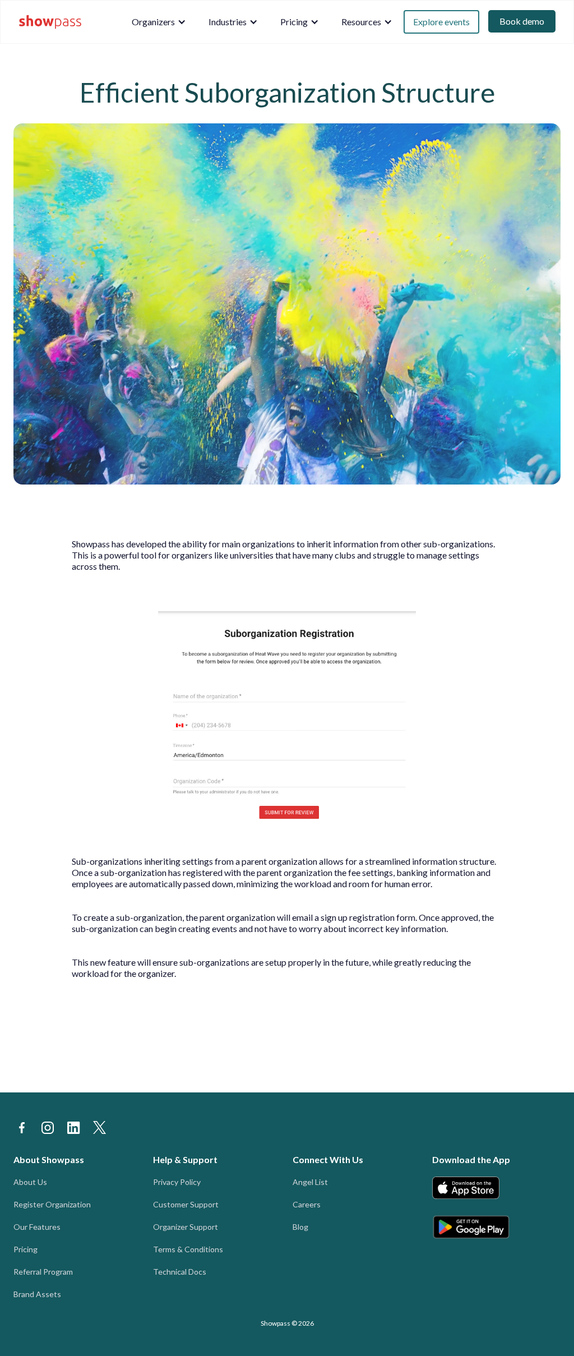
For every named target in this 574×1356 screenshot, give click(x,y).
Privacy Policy (177, 1182)
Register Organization (52, 1204)
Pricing (25, 1249)
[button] (159, 22)
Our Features (37, 1227)
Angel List (310, 1182)
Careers (307, 1204)
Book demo (521, 21)
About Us (30, 1182)
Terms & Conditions (188, 1249)
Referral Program (43, 1271)
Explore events (441, 21)
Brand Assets (37, 1294)
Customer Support (186, 1204)
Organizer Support (185, 1227)
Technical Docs (179, 1271)
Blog (300, 1227)
